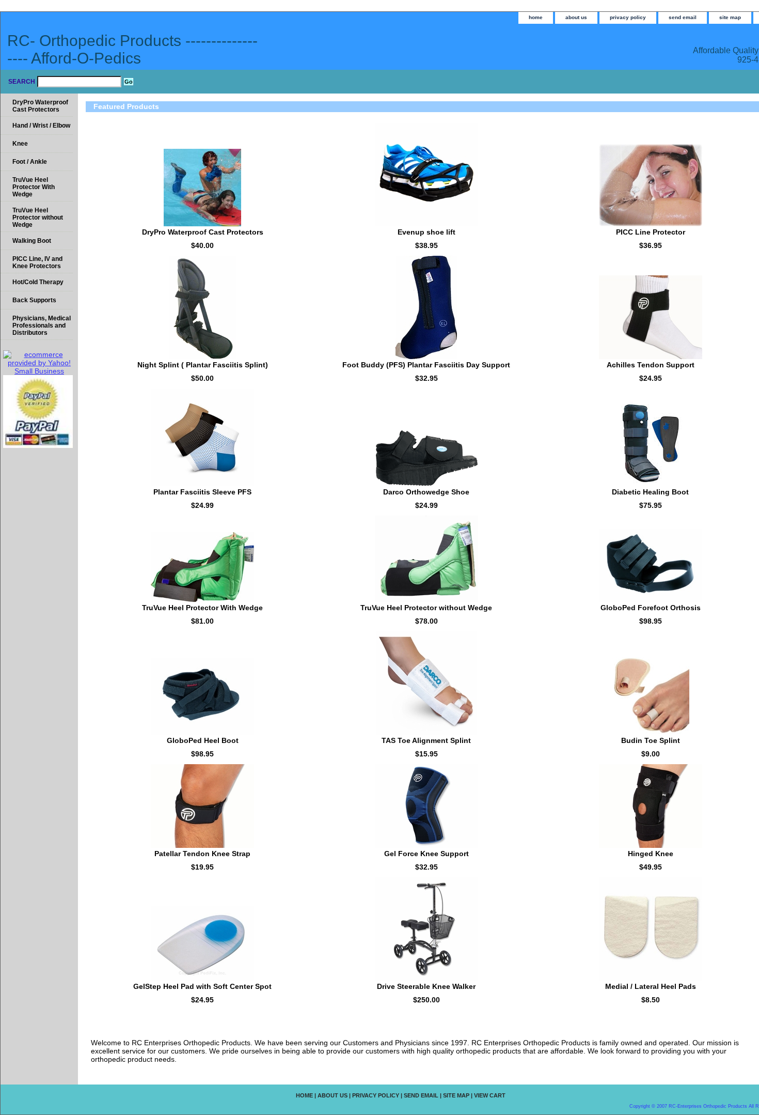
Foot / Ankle (29, 161)
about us (576, 17)
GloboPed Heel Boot (203, 740)
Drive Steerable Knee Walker (426, 986)
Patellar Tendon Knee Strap (202, 853)
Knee (20, 143)
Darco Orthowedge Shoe (426, 492)
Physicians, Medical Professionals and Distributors (41, 325)
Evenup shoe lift (426, 232)
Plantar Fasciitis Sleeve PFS (202, 492)
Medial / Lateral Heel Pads (650, 986)
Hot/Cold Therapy (38, 282)
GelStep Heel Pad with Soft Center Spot (202, 986)
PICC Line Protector (650, 232)
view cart (489, 1095)
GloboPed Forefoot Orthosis (650, 607)
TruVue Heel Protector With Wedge (202, 607)
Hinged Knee (650, 853)
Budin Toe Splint (650, 740)
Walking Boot (31, 240)
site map (730, 17)
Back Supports (34, 300)
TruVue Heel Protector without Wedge (426, 607)
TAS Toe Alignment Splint (426, 740)
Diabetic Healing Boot (650, 492)
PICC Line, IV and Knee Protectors (37, 262)
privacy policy (628, 17)
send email (683, 17)
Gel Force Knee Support (426, 853)
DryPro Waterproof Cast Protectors (202, 232)
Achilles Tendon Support (650, 365)
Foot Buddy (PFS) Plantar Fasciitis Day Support (426, 365)
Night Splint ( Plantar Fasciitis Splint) (202, 365)
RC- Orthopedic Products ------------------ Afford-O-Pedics (132, 49)
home (536, 17)
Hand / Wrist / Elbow (41, 125)
